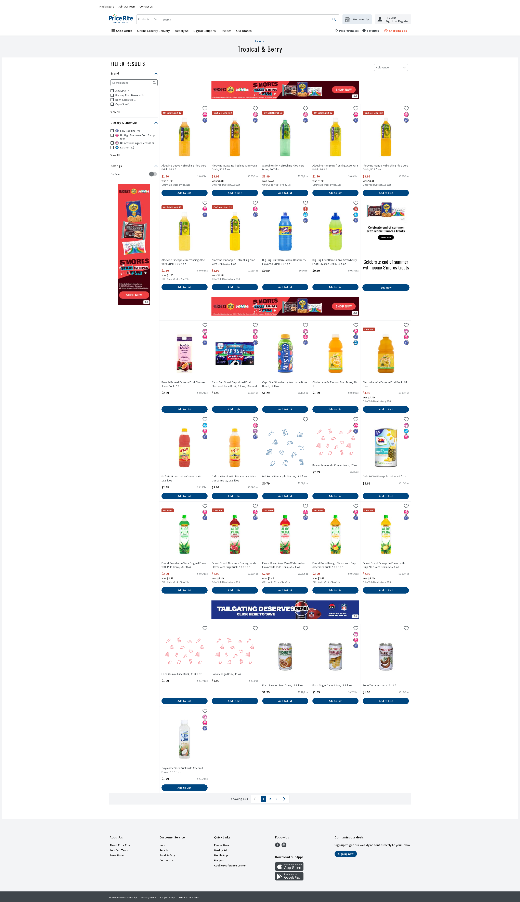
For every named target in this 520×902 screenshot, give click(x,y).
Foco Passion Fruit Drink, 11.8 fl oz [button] (282, 685)
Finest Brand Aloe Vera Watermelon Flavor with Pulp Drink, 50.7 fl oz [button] (283, 565)
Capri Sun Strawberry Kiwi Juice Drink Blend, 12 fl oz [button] (284, 384)
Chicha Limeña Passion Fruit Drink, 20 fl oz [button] (334, 384)
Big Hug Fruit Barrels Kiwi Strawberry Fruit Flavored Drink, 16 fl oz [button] (334, 262)
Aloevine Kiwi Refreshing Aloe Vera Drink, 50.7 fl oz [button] (283, 167)
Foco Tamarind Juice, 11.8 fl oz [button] (381, 685)
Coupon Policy (167, 897)
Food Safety (167, 855)
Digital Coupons (204, 31)
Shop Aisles (124, 31)
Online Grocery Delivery (153, 31)
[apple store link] (289, 869)
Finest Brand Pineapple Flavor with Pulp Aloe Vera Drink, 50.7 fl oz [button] (384, 565)
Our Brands (244, 31)
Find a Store (107, 6)
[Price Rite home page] (122, 19)
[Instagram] (284, 846)
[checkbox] (112, 174)
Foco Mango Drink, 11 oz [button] (228, 674)
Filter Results (127, 63)
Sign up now (345, 854)
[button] (367, 18)
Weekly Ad (181, 31)
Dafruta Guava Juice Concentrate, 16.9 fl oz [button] (181, 478)
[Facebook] (277, 846)
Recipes (226, 31)
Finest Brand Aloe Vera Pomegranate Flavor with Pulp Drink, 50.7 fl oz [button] (234, 565)
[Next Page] (285, 799)
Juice (257, 41)
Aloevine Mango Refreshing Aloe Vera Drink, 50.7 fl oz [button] (385, 167)
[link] (347, 30)
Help (162, 845)
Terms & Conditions (189, 897)
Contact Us (146, 6)
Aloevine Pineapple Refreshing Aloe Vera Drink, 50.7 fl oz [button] (233, 262)
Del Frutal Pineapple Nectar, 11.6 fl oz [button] (284, 476)
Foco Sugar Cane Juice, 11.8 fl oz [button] (332, 685)
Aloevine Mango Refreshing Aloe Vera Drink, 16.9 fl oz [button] (335, 167)
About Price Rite (120, 845)
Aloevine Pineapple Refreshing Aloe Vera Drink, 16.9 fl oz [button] (183, 262)
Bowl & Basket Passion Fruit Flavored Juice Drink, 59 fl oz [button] (183, 384)
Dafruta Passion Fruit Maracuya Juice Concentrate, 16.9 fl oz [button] (234, 478)
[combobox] (147, 19)
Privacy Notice (148, 897)
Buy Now (386, 287)
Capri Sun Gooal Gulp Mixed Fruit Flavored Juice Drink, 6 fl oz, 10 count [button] (234, 384)
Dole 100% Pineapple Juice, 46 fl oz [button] (384, 476)
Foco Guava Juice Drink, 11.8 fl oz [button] (181, 674)
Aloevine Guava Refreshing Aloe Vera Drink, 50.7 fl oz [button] (234, 167)
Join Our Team (126, 6)
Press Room (117, 855)
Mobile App (221, 855)
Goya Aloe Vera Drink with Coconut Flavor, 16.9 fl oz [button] (182, 770)
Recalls (164, 850)
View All (115, 112)
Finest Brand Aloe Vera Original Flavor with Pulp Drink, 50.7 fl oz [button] (184, 565)
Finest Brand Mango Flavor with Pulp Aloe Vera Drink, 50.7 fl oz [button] (334, 565)
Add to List (184, 193)
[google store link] (289, 879)
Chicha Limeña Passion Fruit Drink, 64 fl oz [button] (385, 384)
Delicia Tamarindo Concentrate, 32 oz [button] (334, 465)
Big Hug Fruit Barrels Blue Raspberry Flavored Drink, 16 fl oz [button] (284, 262)
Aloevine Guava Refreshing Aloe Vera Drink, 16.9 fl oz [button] (183, 167)
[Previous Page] (255, 799)
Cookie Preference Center (230, 865)
